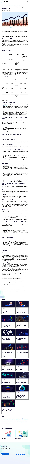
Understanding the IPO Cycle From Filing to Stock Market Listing (8, 311)
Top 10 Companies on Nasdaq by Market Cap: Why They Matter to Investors (8, 396)
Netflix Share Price (25, 419)
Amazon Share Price (11, 418)
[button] (7, 27)
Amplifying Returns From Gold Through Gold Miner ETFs (21, 325)
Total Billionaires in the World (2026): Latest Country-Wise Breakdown (21, 311)
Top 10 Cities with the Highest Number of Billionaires (6, 339)
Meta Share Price (17, 418)
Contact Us (26, 445)
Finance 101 (3, 308)
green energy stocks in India (14, 172)
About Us (17, 445)
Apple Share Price (4, 418)
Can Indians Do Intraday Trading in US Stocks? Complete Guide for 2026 (7, 410)
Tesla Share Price (19, 419)
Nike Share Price (8, 423)
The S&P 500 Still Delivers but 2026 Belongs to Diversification (7, 325)
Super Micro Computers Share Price (9, 421)
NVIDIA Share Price (5, 419)
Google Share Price (24, 418)
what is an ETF (7, 42)
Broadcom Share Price (16, 422)
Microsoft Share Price (11, 419)
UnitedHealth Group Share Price (21, 421)
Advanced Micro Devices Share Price (7, 420)
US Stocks (4, 438)
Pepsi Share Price (23, 422)
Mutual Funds (18, 438)
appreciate (6, 1)
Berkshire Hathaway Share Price (7, 422)
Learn (21, 445)
